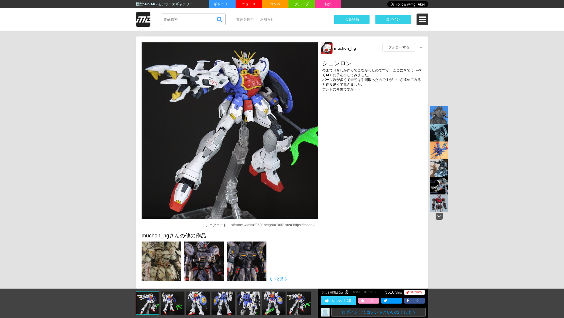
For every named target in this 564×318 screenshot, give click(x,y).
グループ (302, 4)
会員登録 (352, 19)
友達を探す (245, 19)
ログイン (393, 19)
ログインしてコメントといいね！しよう (379, 312)
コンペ (275, 4)
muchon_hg (345, 48)
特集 (328, 4)
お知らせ (267, 19)
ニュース (249, 4)
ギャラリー (222, 4)
